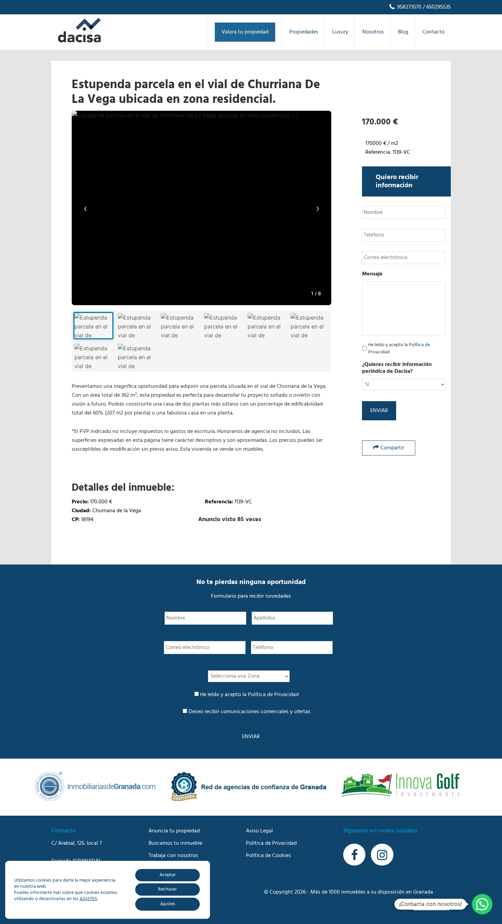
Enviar (379, 410)
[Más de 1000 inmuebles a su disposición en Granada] (79, 41)
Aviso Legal (259, 831)
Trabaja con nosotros (173, 855)
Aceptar (167, 875)
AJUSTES (88, 899)
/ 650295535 (436, 7)
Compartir (392, 448)
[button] (482, 904)
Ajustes (167, 904)
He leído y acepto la (399, 348)
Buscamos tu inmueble (175, 843)
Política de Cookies (268, 855)
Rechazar (167, 889)
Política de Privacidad (273, 694)
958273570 (408, 7)
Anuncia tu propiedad (174, 831)
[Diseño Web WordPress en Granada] (431, 904)
